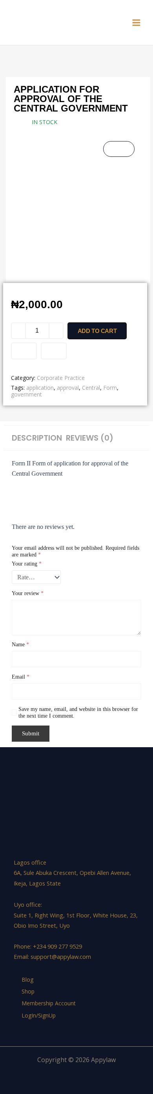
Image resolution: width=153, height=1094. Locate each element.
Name (20, 644)
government (26, 394)
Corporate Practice (61, 377)
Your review (28, 593)
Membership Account (49, 1003)
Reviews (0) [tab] (89, 438)
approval (68, 387)
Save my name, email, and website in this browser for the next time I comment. (78, 712)
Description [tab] (37, 438)
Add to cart (97, 330)
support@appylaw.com (61, 956)
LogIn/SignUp (39, 1015)
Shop (28, 991)
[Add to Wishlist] (24, 350)
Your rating (27, 564)
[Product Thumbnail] (119, 149)
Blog (27, 979)
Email (20, 677)
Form (110, 387)
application (40, 387)
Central (91, 387)
